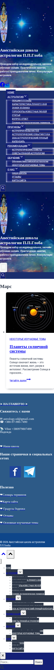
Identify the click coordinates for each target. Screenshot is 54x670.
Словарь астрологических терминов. (31, 122)
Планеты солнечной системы (29, 349)
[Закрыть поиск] (3, 656)
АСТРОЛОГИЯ (12, 573)
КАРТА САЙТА (19, 180)
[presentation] (30, 313)
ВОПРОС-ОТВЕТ (20, 119)
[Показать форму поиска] (3, 188)
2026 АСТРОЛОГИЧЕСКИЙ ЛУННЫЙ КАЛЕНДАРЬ (30, 140)
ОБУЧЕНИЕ (10, 626)
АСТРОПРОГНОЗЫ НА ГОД (25, 130)
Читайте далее (20, 380)
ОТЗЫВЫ (16, 177)
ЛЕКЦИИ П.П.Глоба (21, 100)
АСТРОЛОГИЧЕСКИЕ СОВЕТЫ (27, 149)
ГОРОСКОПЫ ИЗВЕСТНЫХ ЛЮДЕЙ (29, 111)
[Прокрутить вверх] (3, 555)
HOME (11, 92)
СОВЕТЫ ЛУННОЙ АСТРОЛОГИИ (28, 153)
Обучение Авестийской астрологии (30, 161)
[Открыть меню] (3, 267)
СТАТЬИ (16, 115)
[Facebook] (2, 86)
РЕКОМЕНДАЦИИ (13, 614)
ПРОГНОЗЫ (11, 599)
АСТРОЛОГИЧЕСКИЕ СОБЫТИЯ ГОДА (31, 134)
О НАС (8, 639)
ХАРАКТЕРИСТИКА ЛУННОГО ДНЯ (29, 104)
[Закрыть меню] (1, 561)
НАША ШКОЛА (19, 173)
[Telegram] (7, 86)
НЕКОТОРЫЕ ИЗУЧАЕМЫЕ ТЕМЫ (28, 165)
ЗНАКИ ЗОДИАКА (21, 108)
